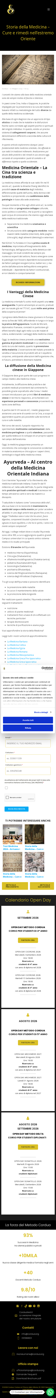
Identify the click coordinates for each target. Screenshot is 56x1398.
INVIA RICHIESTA (16, 809)
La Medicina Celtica (16, 645)
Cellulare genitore (14, 765)
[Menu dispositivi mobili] (48, 9)
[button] (50, 1392)
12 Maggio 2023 (16, 89)
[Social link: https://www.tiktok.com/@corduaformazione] (26, 1306)
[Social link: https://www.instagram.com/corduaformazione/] (17, 1306)
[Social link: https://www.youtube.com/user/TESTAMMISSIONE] (30, 1306)
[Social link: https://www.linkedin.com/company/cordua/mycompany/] (38, 1306)
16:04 (26, 89)
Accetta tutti (28, 720)
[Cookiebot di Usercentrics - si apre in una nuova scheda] (41, 668)
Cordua (5, 89)
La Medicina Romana (17, 651)
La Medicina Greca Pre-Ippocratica (24, 658)
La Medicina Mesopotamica (20, 655)
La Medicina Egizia (16, 648)
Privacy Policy (32, 1394)
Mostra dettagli (41, 712)
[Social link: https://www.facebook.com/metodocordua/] (22, 1306)
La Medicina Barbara (17, 641)
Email (8, 737)
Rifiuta (28, 728)
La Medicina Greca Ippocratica (21, 661)
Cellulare (10, 752)
